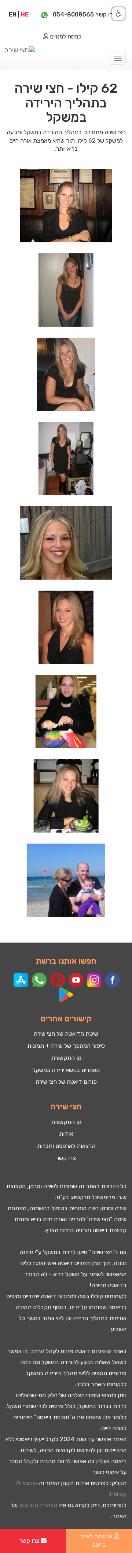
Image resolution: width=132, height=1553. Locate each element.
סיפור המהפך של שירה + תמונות (66, 1045)
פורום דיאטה (90, 1351)
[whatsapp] (44, 14)
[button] (118, 13)
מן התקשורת (66, 1057)
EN (12, 14)
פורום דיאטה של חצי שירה (66, 1081)
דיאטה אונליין (111, 1461)
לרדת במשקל (59, 1252)
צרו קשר (66, 1157)
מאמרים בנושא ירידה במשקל (66, 1069)
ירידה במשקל (41, 1373)
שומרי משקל (21, 1406)
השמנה (38, 1208)
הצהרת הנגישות (38, 1505)
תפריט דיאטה (74, 1263)
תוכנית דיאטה (52, 1417)
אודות (66, 1133)
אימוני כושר (106, 1472)
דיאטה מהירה (107, 1285)
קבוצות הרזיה (56, 1450)
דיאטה (100, 1230)
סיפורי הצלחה (83, 1395)
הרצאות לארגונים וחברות (66, 1145)
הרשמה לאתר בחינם (97, 1540)
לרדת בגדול (112, 1406)
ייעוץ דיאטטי (30, 1439)
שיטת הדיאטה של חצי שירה (66, 1033)
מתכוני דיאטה (57, 1296)
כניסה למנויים (64, 36)
